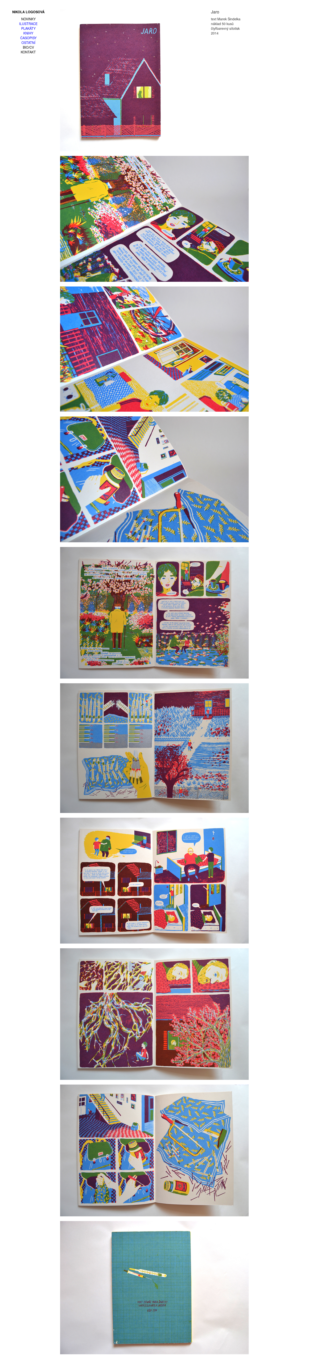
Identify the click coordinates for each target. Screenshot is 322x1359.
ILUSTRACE (28, 23)
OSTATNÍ (28, 42)
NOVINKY (28, 19)
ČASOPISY (28, 37)
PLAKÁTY (28, 28)
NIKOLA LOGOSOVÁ (28, 11)
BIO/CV (28, 47)
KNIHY (28, 33)
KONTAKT (28, 52)
